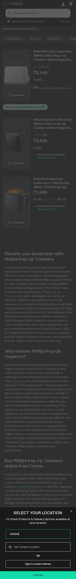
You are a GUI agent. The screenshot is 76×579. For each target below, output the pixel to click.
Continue (38, 575)
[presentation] (38, 534)
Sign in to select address (38, 564)
